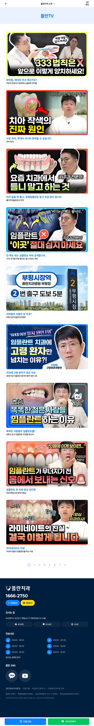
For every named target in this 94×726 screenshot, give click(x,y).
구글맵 (76, 624)
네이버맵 (21, 624)
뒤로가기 (6, 3)
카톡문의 (28, 602)
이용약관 (26, 688)
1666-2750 (17, 595)
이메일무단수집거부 (56, 688)
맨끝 (65, 565)
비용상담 (27, 721)
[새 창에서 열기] (12, 676)
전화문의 (14, 602)
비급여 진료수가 (38, 688)
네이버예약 (70, 721)
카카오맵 (48, 624)
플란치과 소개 (46, 3)
